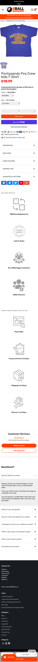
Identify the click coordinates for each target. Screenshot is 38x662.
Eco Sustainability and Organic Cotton (13, 607)
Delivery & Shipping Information (11, 602)
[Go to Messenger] (9, 183)
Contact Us (5, 621)
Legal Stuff (5, 624)
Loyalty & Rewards (7, 596)
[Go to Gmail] (26, 183)
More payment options (19, 127)
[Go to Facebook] (4, 183)
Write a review (19, 446)
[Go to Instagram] (6, 644)
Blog (3, 615)
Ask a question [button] (19, 450)
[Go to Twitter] (15, 183)
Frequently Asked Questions (10, 599)
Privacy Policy (6, 632)
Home (2, 20)
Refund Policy (6, 629)
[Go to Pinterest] (21, 183)
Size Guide (5, 605)
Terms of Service (7, 626)
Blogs (19, 4)
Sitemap (4, 635)
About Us (4, 618)
